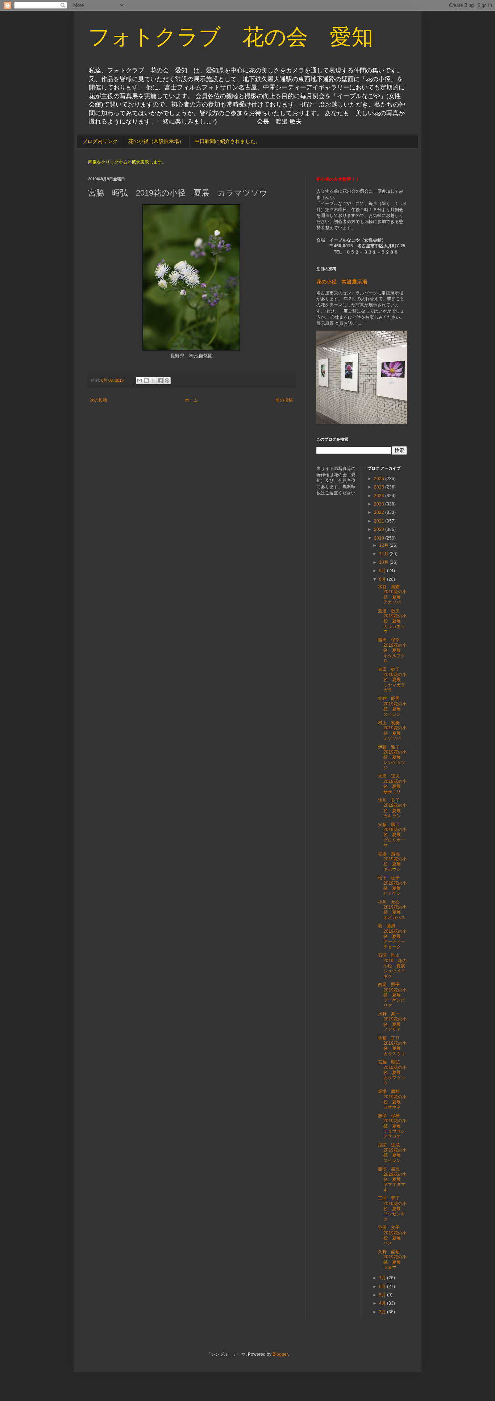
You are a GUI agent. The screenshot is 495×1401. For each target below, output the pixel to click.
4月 (383, 1303)
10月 (384, 562)
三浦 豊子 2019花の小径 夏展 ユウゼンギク (392, 1209)
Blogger (280, 1354)
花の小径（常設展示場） (156, 141)
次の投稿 (98, 400)
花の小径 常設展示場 (341, 282)
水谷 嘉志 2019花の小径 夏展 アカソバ (392, 594)
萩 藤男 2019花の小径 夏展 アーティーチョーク (392, 936)
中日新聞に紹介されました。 (228, 141)
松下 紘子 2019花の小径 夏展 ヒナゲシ (392, 885)
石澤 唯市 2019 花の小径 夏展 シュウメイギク (393, 966)
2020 (379, 529)
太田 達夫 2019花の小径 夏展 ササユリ (392, 783)
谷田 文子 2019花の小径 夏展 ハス (392, 1235)
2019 (379, 538)
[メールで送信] (139, 380)
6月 (383, 1286)
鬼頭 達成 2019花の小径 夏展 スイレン (392, 1152)
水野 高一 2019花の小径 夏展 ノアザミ (392, 1021)
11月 (384, 553)
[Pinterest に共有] (167, 380)
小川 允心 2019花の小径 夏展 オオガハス (392, 909)
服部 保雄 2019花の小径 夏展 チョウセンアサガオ (392, 1126)
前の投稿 (284, 400)
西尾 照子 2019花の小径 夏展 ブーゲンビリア (392, 995)
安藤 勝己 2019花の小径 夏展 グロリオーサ (392, 835)
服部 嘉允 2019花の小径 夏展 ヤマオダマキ (392, 1179)
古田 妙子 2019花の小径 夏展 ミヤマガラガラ (392, 680)
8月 (383, 579)
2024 (379, 495)
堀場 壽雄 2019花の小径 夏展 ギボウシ (392, 861)
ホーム (191, 400)
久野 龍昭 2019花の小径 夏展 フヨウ (392, 1259)
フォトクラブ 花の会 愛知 (230, 37)
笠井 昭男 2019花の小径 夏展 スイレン (392, 706)
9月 (383, 570)
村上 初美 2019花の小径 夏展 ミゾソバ (392, 730)
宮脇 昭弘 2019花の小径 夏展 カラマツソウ (392, 1073)
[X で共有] (153, 380)
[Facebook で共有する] (160, 380)
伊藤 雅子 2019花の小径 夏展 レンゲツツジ (392, 757)
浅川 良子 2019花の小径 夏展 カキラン (392, 808)
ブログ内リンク (100, 141)
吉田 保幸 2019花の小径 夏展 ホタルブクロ (392, 650)
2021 (379, 521)
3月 (383, 1311)
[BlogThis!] (146, 380)
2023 (379, 504)
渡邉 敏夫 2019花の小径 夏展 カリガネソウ (392, 621)
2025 (379, 487)
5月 (383, 1294)
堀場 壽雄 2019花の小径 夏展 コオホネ (392, 1099)
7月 (383, 1277)
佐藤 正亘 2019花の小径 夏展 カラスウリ (392, 1046)
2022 (379, 512)
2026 (379, 478)
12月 (384, 545)
